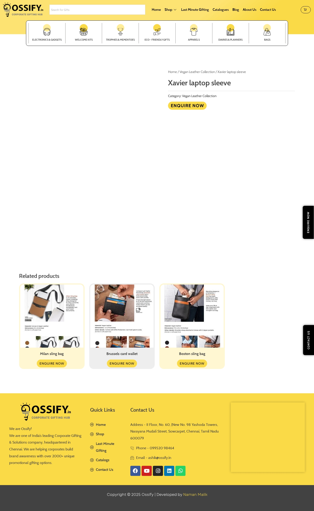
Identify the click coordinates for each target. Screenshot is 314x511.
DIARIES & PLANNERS (230, 39)
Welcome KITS (84, 39)
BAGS (267, 39)
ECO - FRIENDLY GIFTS (157, 39)
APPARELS (194, 39)
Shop (168, 9)
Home (156, 9)
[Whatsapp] (180, 471)
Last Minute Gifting (195, 9)
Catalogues (221, 9)
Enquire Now (187, 105)
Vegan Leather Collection (197, 72)
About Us (249, 9)
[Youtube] (147, 471)
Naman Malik (195, 494)
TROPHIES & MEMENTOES (120, 39)
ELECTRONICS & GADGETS (47, 39)
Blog (235, 9)
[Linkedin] (169, 471)
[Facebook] (135, 471)
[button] (306, 9)
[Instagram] (158, 471)
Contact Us (268, 9)
